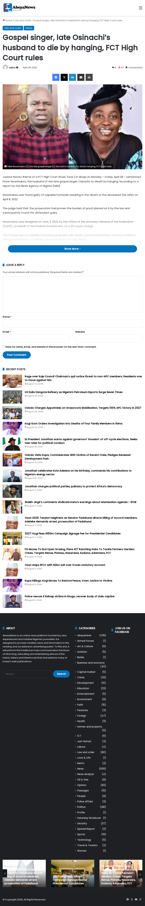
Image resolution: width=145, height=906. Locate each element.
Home (8, 20)
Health (81, 721)
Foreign (81, 715)
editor (12, 67)
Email (7, 331)
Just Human (84, 741)
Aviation (82, 652)
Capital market (86, 672)
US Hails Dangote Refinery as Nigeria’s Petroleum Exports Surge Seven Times (74, 392)
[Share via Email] (80, 77)
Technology (84, 840)
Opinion (81, 785)
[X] (64, 77)
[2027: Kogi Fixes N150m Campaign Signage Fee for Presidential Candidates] (12, 538)
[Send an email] (17, 67)
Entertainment (85, 694)
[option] (24, 873)
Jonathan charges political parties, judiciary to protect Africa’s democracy (73, 486)
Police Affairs (85, 801)
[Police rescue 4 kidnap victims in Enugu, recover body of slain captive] (12, 601)
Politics (81, 807)
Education (83, 688)
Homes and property (89, 726)
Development (85, 683)
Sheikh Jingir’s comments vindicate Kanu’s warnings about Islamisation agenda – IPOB (80, 502)
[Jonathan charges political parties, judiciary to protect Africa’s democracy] (12, 491)
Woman (81, 851)
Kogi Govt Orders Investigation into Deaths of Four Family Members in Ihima (73, 423)
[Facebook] (55, 77)
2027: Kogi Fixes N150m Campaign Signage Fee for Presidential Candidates (73, 533)
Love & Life (84, 757)
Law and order (22, 20)
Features (82, 710)
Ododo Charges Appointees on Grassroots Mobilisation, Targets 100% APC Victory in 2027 (83, 408)
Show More (71, 249)
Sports (81, 834)
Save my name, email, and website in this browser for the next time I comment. (51, 346)
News (29, 28)
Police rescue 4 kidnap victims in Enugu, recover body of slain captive (69, 596)
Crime (81, 677)
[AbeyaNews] (19, 7)
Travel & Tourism (87, 845)
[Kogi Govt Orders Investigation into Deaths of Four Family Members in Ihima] (12, 428)
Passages (83, 790)
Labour (81, 747)
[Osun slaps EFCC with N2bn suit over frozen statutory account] (12, 569)
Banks (80, 657)
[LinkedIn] (72, 77)
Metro (80, 763)
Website (80, 331)
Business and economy (91, 662)
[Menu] (140, 9)
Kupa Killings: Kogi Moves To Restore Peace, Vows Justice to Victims (68, 580)
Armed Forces (85, 641)
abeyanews (84, 635)
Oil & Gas (82, 779)
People (81, 796)
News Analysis (85, 774)
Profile (81, 812)
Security (82, 823)
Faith (80, 705)
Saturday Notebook (89, 818)
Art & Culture (85, 646)
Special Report (86, 829)
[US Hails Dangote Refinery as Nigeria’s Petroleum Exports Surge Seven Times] (12, 397)
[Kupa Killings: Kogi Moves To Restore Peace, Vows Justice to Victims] (12, 585)
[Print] (89, 77)
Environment (84, 699)
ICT (79, 736)
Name (7, 316)
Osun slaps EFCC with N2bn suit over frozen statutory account (65, 565)
